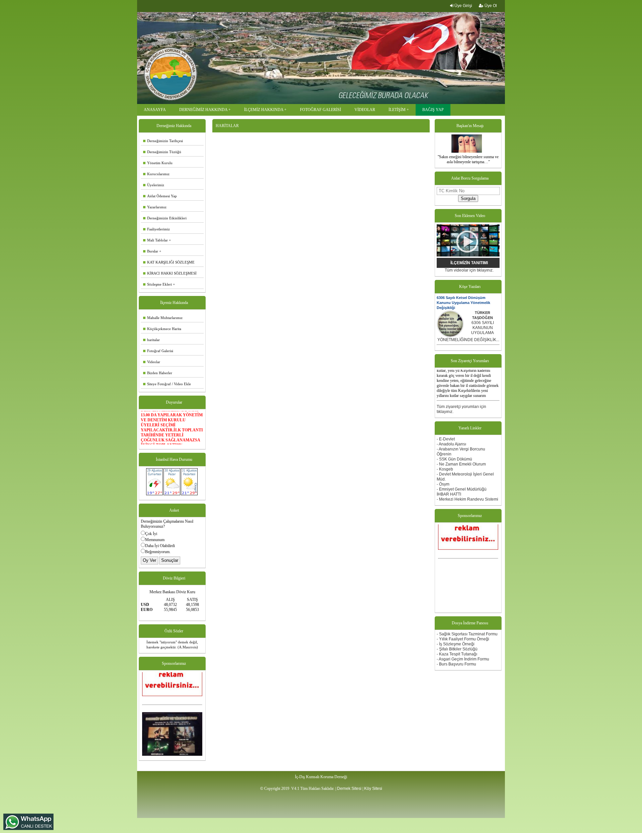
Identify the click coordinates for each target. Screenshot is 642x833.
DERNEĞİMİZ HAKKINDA (203, 109)
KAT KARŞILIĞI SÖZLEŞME (169, 262)
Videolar (151, 362)
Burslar (150, 251)
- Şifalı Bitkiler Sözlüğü (457, 649)
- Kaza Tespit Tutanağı (457, 654)
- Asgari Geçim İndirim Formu (463, 659)
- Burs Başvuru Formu (456, 664)
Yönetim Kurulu (158, 163)
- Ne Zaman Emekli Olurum (461, 464)
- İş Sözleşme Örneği (455, 644)
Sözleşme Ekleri (157, 284)
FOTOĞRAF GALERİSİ (320, 109)
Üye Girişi (462, 5)
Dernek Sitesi (349, 788)
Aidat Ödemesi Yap (160, 196)
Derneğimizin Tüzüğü (162, 152)
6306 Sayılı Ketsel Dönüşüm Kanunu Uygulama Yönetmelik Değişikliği (463, 303)
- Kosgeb (445, 469)
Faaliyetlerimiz (156, 229)
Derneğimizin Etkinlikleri (165, 218)
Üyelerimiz (153, 185)
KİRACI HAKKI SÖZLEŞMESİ (170, 273)
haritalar (151, 340)
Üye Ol (490, 5)
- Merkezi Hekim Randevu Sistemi (467, 499)
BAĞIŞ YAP (433, 109)
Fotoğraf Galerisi (158, 351)
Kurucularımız (156, 174)
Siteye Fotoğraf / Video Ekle (167, 384)
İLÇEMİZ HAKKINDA (263, 109)
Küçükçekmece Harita (162, 329)
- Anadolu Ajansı (451, 444)
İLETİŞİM (397, 109)
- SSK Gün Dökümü (454, 459)
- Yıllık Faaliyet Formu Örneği (463, 639)
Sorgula (468, 198)
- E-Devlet (446, 439)
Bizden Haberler (157, 373)
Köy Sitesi (373, 788)
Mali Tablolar (155, 240)
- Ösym (443, 484)
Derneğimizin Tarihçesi (163, 141)
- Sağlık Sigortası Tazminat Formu (467, 634)
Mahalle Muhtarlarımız (163, 318)
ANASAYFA (155, 109)
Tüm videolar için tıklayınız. (469, 270)
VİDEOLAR (364, 109)
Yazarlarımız (155, 207)
